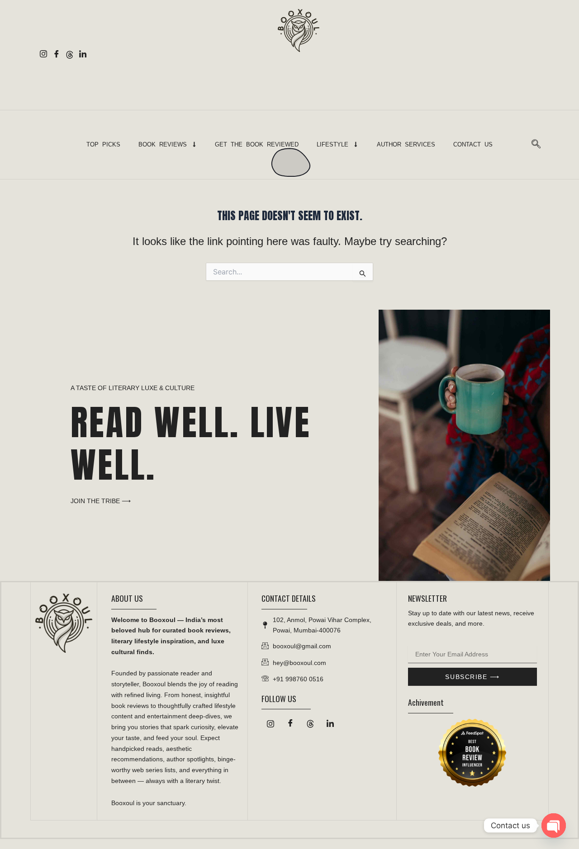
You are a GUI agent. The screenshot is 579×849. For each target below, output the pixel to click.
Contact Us (473, 144)
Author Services (406, 144)
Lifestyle (332, 144)
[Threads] (69, 55)
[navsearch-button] (536, 145)
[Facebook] (56, 55)
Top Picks (103, 144)
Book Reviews (162, 144)
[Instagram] (43, 55)
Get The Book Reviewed (257, 144)
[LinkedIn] (82, 55)
